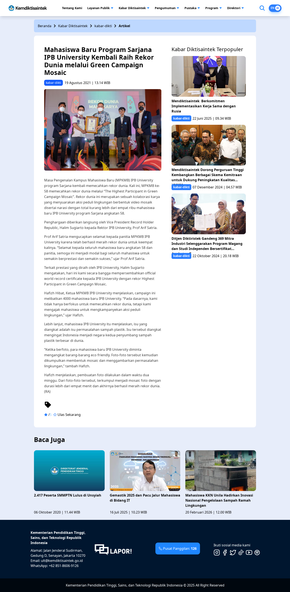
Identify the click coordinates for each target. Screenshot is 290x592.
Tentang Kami (72, 8)
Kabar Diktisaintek (132, 8)
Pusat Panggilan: (180, 548)
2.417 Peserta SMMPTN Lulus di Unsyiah (67, 495)
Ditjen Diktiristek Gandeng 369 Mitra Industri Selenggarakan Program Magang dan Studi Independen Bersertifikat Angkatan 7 (207, 244)
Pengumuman (165, 8)
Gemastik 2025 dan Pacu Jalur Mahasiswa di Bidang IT (145, 498)
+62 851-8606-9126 (64, 565)
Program (211, 8)
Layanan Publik (98, 8)
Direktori (233, 8)
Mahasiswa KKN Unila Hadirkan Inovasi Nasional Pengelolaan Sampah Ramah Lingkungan (219, 500)
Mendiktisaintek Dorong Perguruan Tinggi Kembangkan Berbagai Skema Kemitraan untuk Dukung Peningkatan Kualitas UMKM (208, 175)
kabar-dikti (103, 26)
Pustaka (190, 8)
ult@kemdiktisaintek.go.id (62, 560)
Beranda (44, 26)
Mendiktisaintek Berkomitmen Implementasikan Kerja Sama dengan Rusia (204, 106)
